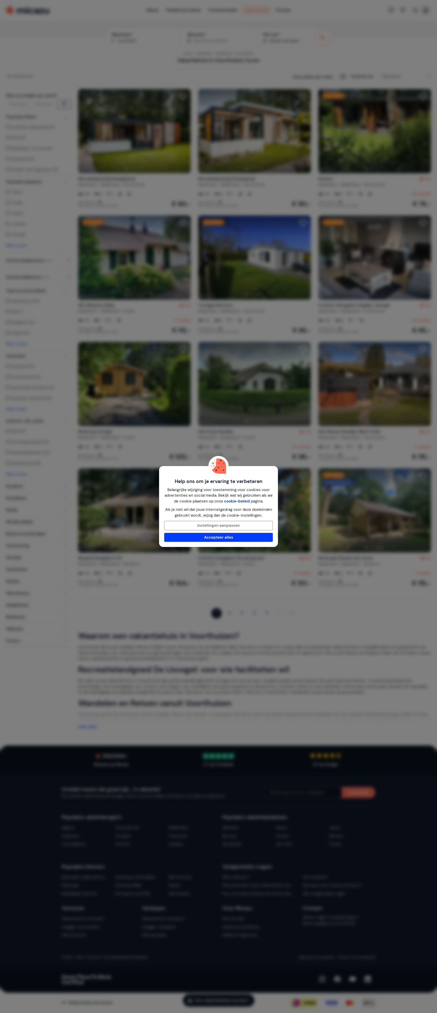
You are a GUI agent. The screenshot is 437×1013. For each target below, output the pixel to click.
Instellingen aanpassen (218, 525)
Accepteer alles (218, 537)
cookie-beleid (237, 501)
